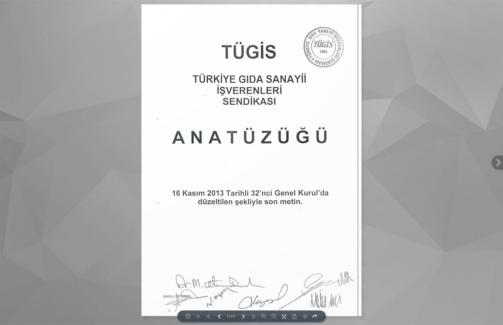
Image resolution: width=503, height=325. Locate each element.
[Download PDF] (294, 316)
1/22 (231, 316)
